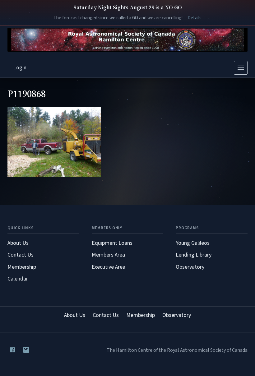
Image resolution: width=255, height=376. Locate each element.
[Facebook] (12, 350)
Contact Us (20, 255)
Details (195, 17)
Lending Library (193, 255)
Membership (21, 267)
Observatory (190, 267)
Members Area (108, 255)
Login (20, 68)
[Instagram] (26, 350)
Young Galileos (193, 243)
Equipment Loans (112, 243)
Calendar (17, 279)
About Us (18, 243)
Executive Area (108, 267)
